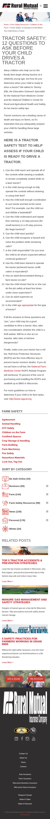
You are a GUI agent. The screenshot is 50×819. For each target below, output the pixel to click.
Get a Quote (13, 678)
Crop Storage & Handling (16, 440)
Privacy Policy (25, 814)
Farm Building (10, 445)
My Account (36, 678)
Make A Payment (25, 804)
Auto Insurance (25, 774)
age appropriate (25, 305)
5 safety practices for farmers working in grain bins (22, 641)
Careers (23, 766)
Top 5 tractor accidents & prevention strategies (22, 562)
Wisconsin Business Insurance (25, 783)
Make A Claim (25, 799)
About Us (23, 758)
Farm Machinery (11, 449)
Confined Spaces (11, 436)
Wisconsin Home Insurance (25, 787)
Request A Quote (25, 795)
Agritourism (8, 419)
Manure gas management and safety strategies (24, 601)
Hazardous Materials (13, 457)
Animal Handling (11, 423)
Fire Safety (8, 453)
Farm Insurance (25, 779)
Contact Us (23, 754)
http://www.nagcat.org (20, 399)
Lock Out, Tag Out (12, 461)
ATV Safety (8, 428)
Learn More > (7, 581)
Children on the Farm (13, 432)
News (23, 762)
